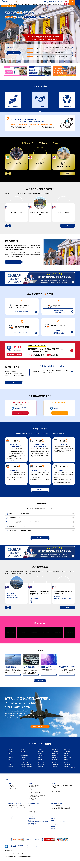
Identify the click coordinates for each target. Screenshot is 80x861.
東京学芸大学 (67, 755)
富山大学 (40, 753)
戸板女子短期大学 (24, 755)
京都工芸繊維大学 (42, 748)
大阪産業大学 (41, 751)
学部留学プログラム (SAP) (34, 790)
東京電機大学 (23, 757)
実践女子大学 (23, 753)
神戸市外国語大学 (24, 762)
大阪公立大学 (10, 751)
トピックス (30, 48)
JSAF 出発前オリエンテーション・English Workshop (62, 785)
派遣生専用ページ (32, 823)
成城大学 (66, 753)
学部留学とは (11, 785)
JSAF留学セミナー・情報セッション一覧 (17, 807)
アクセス (53, 817)
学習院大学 (10, 753)
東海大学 (9, 759)
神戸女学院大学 (11, 762)
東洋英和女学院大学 (68, 757)
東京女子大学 (55, 755)
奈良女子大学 (55, 751)
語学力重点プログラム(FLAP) (34, 792)
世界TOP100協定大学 (33, 786)
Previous (3, 71)
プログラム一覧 (13, 262)
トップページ (8, 779)
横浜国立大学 (41, 759)
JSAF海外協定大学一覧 (18, 4)
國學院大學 (10, 749)
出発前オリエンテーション (57, 786)
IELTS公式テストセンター (14, 817)
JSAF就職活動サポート (56, 791)
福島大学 (54, 762)
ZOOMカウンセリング (56, 805)
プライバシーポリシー (56, 823)
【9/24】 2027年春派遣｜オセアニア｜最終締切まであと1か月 (54, 52)
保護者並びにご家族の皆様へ (14, 788)
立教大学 (66, 762)
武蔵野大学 (66, 759)
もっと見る (39, 537)
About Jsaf (53, 818)
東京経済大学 (10, 757)
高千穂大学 (40, 766)
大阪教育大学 (23, 751)
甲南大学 (54, 761)
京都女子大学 (23, 748)
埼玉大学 (22, 749)
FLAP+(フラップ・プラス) (34, 793)
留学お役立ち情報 (32, 798)
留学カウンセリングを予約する (8, 6)
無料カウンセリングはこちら (40, 726)
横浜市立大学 (55, 759)
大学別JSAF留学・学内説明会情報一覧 (16, 805)
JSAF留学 (30, 783)
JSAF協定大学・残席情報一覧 (34, 785)
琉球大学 (40, 761)
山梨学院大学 (55, 753)
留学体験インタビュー (33, 811)
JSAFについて (11, 783)
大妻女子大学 (55, 749)
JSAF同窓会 (54, 787)
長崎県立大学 (67, 764)
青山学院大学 (10, 766)
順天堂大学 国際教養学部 (26, 766)
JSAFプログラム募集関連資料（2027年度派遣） (61, 808)
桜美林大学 (22, 759)
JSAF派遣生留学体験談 (33, 803)
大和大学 (40, 749)
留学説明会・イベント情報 (14, 803)
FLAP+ (30, 808)
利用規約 (53, 826)
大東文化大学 (67, 749)
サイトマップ (31, 825)
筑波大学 (9, 764)
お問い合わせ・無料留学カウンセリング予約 (38, 821)
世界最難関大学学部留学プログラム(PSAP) (37, 795)
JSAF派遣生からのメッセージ (34, 812)
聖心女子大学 (41, 764)
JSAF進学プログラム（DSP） (34, 796)
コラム (29, 820)
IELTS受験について (12, 818)
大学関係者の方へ (42, 4)
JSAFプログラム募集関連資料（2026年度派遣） (61, 807)
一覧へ (13, 52)
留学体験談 (35, 4)
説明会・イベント (28, 4)
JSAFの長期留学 (12, 786)
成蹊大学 (9, 755)
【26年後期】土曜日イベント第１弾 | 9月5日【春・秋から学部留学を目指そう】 (56, 48)
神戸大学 (66, 761)
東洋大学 (40, 757)
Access (52, 820)
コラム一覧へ (40, 680)
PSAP (30, 809)
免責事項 (53, 828)
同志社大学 (54, 748)
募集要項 (30, 788)
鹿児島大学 (54, 766)
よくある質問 (31, 799)
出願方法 (30, 789)
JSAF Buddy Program (56, 790)
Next (77, 71)
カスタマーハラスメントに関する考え (59, 821)
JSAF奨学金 (49, 4)
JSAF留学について (9, 4)
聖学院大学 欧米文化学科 (26, 764)
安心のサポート (54, 783)
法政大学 (9, 761)
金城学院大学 (55, 764)
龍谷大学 (66, 766)
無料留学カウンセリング (57, 4)
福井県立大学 (41, 762)
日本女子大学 (41, 755)
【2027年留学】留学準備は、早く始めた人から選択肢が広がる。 (54, 56)
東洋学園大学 (55, 757)
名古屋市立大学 (67, 748)
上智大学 (9, 748)
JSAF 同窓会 (54, 788)
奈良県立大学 (67, 751)
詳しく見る (20, 413)
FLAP (30, 807)
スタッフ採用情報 (55, 825)
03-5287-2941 (57, 1)
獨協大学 (22, 761)
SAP (29, 805)
